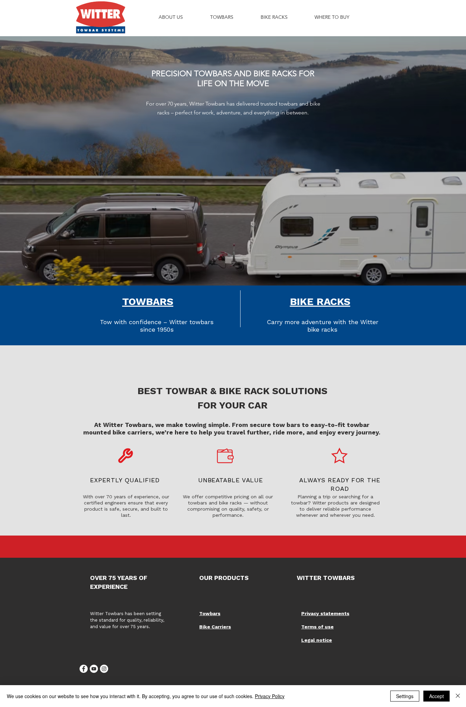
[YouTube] (94, 669)
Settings (404, 696)
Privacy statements (325, 613)
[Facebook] (83, 669)
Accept (436, 696)
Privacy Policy (270, 696)
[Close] (458, 696)
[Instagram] (104, 669)
